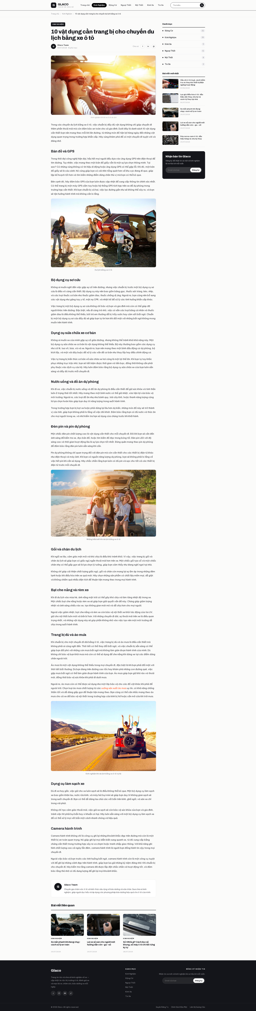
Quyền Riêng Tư (162, 1007)
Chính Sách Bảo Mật (179, 1007)
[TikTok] (71, 993)
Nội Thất (139, 5)
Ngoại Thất (126, 5)
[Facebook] (53, 993)
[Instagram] (59, 993)
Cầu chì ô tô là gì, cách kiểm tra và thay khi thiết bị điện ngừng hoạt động (192, 82)
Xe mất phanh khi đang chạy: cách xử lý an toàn (190, 110)
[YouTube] (65, 993)
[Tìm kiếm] (202, 5)
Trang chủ (85, 5)
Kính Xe (150, 5)
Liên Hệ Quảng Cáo (197, 1007)
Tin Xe (161, 5)
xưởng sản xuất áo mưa (113, 688)
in (148, 46)
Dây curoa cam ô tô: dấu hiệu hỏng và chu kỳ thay (191, 137)
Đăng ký (195, 170)
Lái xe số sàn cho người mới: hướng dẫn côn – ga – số (192, 124)
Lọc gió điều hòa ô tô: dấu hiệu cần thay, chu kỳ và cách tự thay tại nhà (191, 96)
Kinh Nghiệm (99, 5)
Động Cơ (113, 5)
